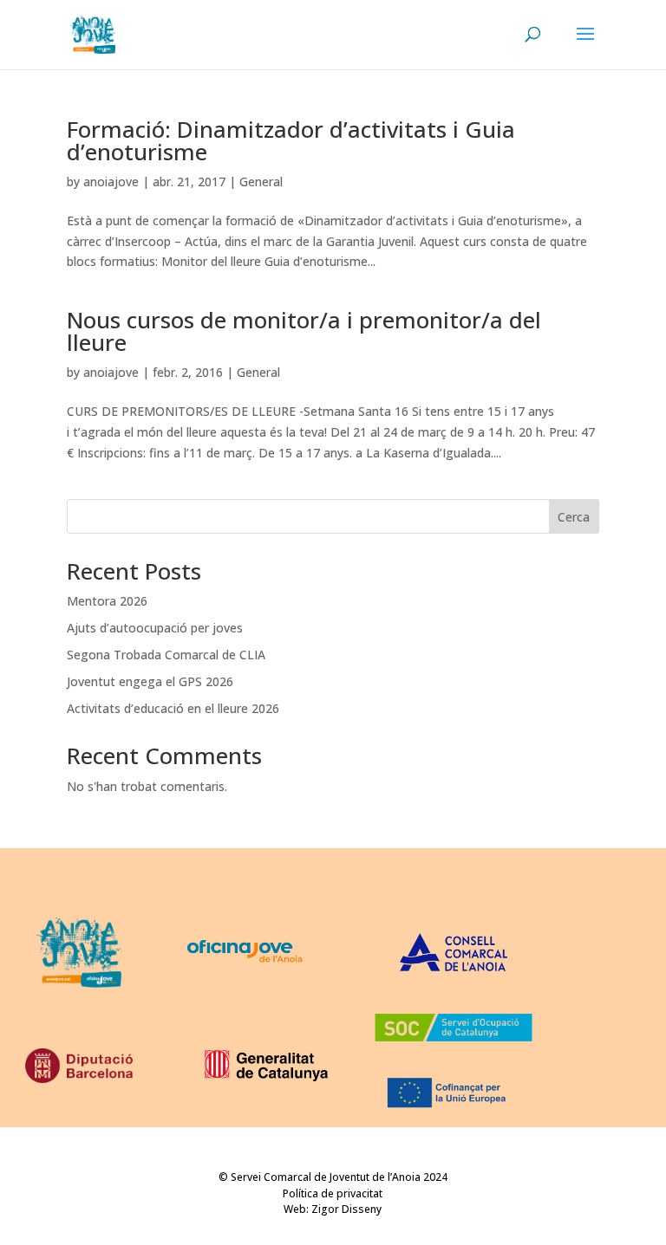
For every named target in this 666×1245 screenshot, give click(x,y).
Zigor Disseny (346, 1209)
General (261, 181)
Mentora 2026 (107, 601)
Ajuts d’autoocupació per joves (155, 627)
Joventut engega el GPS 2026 (150, 681)
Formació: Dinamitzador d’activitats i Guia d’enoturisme (291, 140)
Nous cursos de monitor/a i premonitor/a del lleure (304, 331)
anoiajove (111, 181)
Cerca (574, 517)
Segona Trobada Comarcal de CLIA (166, 654)
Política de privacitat (332, 1193)
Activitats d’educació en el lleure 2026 (173, 708)
